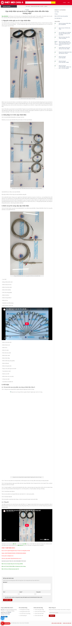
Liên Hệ (45, 6)
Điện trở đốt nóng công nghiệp (61, 16)
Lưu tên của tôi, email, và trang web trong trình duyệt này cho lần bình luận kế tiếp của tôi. (23, 597)
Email (21, 592)
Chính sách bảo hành (35, 6)
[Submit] (53, 2)
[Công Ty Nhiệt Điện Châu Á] (12, 2)
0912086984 (8, 612)
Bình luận (5, 582)
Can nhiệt (27, 9)
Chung (56, 14)
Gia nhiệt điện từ (58, 18)
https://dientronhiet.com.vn (16, 558)
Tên (4, 592)
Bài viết (42, 6)
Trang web (38, 592)
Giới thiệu (28, 6)
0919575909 (7, 614)
